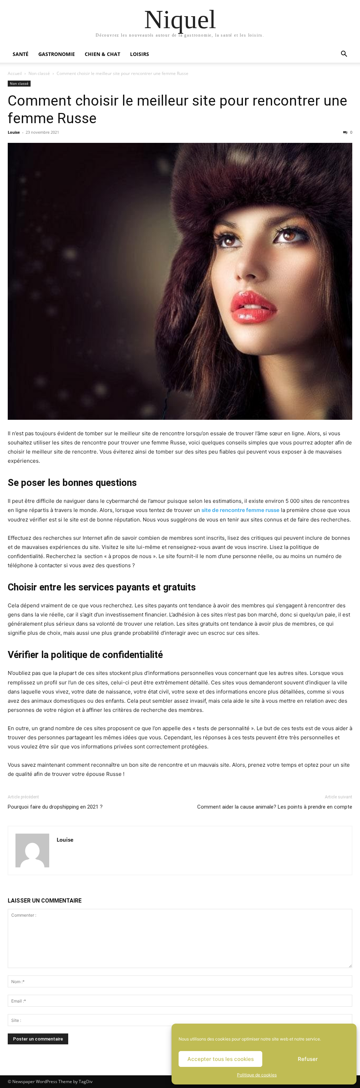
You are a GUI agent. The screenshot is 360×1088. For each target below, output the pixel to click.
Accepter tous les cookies (220, 1059)
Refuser (308, 1059)
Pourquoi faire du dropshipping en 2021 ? (55, 807)
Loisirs (139, 54)
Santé (20, 54)
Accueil (15, 73)
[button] (343, 54)
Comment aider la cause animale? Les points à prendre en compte (274, 807)
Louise (14, 132)
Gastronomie (56, 54)
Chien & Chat (102, 54)
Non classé (39, 73)
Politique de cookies (257, 1074)
